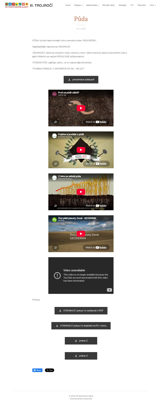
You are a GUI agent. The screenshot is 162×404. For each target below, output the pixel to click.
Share (38, 370)
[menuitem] (68, 5)
